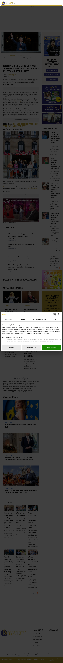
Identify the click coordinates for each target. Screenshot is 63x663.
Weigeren (11, 347)
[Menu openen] (50, 3)
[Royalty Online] (24, 3)
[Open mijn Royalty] (55, 3)
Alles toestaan (51, 347)
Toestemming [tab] (8, 319)
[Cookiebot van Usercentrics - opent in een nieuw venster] (54, 314)
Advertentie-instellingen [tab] (39, 319)
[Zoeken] (60, 2)
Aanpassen (30, 347)
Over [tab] (54, 319)
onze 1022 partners (11, 327)
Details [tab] (23, 319)
